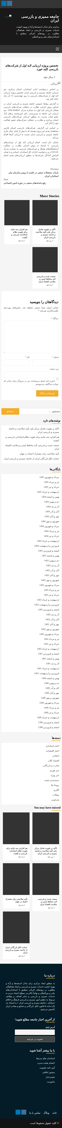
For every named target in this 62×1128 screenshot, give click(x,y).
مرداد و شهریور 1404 (49, 526)
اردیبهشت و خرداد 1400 (48, 717)
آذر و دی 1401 (52, 663)
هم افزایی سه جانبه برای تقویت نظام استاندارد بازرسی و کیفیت (32, 439)
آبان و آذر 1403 (52, 570)
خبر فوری (54, 770)
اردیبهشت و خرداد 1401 (48, 668)
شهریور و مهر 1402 (50, 629)
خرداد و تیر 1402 (51, 644)
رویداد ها (55, 785)
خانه (54, 1112)
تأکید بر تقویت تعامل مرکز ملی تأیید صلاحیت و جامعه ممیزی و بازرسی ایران (34, 430)
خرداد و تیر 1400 (51, 712)
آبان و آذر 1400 (52, 688)
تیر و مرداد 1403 (51, 590)
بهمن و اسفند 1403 (50, 555)
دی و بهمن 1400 (51, 683)
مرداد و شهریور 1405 (49, 477)
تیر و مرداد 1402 (51, 639)
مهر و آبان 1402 (51, 624)
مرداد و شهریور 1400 (49, 703)
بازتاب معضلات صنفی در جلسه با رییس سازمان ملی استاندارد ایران (33, 172)
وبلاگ (46, 1112)
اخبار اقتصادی (52, 751)
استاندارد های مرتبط (45, 1058)
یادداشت (55, 800)
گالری (56, 790)
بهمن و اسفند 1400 (50, 678)
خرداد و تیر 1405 (51, 487)
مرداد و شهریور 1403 (49, 585)
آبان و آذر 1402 (52, 619)
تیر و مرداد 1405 (51, 482)
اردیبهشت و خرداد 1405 (48, 492)
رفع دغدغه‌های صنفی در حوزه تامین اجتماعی (25, 181)
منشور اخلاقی (48, 1072)
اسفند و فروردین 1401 (48, 653)
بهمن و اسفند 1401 (50, 658)
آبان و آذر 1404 (52, 511)
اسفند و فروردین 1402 (48, 609)
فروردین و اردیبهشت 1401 (46, 673)
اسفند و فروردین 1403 (48, 551)
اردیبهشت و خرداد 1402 (48, 649)
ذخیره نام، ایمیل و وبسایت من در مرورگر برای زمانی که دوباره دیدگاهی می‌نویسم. (31, 382)
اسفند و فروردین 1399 (48, 722)
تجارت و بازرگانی (51, 765)
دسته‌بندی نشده (51, 780)
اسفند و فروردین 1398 (48, 727)
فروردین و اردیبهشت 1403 (46, 604)
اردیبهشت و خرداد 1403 (48, 600)
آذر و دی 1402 (52, 614)
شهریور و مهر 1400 (50, 698)
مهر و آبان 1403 (51, 575)
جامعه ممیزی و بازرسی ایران (40, 18)
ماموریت (51, 1082)
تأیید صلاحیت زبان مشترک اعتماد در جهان (39, 453)
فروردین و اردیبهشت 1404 (46, 546)
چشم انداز (50, 1077)
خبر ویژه (55, 775)
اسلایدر (55, 755)
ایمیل (55, 357)
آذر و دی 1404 (52, 506)
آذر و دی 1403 (52, 565)
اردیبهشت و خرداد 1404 (48, 541)
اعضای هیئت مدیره (46, 1063)
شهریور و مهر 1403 (50, 580)
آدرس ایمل (50, 1027)
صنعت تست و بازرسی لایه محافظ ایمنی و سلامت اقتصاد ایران (46, 279)
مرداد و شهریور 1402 (49, 634)
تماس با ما (34, 1112)
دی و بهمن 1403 (51, 560)
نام (27, 357)
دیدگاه (54, 318)
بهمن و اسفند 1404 (50, 497)
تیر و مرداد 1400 (51, 707)
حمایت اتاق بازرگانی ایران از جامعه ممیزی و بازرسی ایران (31, 458)
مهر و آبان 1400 (51, 693)
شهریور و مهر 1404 (50, 521)
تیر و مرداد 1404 (51, 531)
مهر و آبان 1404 (51, 516)
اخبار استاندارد (52, 746)
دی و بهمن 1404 (51, 501)
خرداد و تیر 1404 (51, 536)
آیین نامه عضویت (47, 1068)
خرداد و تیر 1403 (51, 595)
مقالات (55, 795)
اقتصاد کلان (53, 760)
